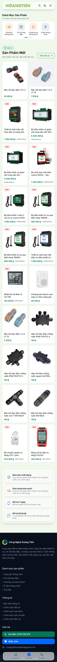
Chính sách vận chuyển (13, 615)
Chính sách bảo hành (12, 611)
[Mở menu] (50, 5)
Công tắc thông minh (12, 574)
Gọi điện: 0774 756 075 (19, 634)
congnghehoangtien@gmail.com (20, 647)
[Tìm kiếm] (39, 5)
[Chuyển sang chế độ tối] (44, 5)
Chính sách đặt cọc (11, 619)
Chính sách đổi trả (11, 607)
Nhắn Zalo (13, 641)
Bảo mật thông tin (11, 603)
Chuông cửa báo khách (13, 582)
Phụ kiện (6, 590)
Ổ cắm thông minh (11, 586)
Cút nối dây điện (10, 578)
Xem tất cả (45, 55)
